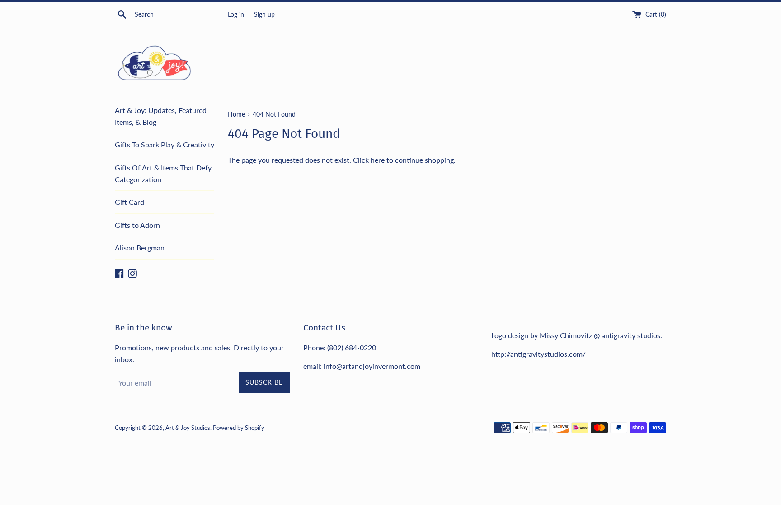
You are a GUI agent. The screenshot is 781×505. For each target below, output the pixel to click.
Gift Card (129, 202)
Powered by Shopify (238, 427)
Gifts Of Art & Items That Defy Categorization (163, 173)
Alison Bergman (140, 247)
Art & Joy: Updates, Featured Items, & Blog (161, 116)
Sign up (264, 14)
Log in (236, 14)
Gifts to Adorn (137, 225)
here (378, 160)
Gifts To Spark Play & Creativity (164, 144)
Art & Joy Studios (187, 427)
